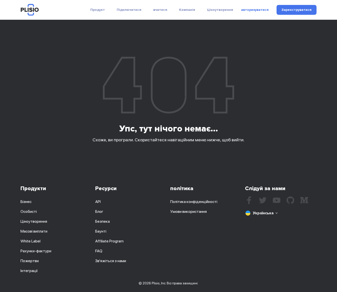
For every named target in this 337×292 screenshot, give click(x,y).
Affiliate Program (109, 241)
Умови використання (188, 211)
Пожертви (29, 260)
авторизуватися (255, 10)
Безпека (102, 221)
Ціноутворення (220, 10)
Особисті (28, 211)
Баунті (100, 231)
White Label (30, 241)
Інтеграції (29, 270)
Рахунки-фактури (35, 251)
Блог (99, 211)
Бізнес (26, 201)
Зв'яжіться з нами (110, 260)
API (98, 201)
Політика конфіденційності (193, 201)
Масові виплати (33, 231)
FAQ (98, 251)
